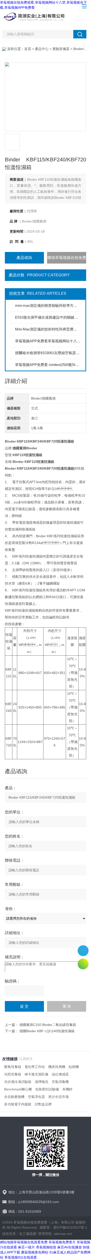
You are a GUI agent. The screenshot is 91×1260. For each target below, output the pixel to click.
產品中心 (42, 49)
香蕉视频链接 (46, 1247)
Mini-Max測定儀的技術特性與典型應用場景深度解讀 (48, 329)
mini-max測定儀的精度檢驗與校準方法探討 (48, 305)
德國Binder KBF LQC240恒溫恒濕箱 (46, 1031)
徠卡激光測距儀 (36, 1074)
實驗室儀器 (60, 49)
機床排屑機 (56, 1067)
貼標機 (74, 1067)
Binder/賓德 (82, 49)
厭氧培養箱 (12, 1067)
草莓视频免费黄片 (62, 1242)
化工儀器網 (27, 1234)
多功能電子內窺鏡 (17, 1104)
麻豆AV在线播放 (69, 1247)
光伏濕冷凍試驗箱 (17, 1082)
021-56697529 (83, 950)
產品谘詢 (24, 258)
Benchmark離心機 (18, 1089)
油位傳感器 (60, 1074)
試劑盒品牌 (43, 1104)
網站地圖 (7, 1242)
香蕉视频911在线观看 (20, 1257)
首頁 (27, 49)
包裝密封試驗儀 (47, 1089)
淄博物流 (41, 1082)
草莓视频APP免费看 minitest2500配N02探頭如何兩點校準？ (48, 365)
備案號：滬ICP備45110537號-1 (63, 1227)
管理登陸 (45, 1234)
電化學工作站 (35, 1067)
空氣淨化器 (36, 1097)
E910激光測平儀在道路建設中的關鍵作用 (48, 317)
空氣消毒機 (60, 1082)
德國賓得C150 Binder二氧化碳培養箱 (47, 1025)
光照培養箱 (12, 1074)
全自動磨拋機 (14, 1097)
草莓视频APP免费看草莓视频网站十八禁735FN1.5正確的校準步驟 (48, 341)
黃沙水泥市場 (58, 1097)
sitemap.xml (63, 1234)
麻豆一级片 (26, 1247)
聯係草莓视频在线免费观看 (66, 260)
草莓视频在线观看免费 (31, 1242)
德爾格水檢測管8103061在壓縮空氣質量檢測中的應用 (48, 353)
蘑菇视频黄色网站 (34, 1252)
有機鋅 (67, 1089)
